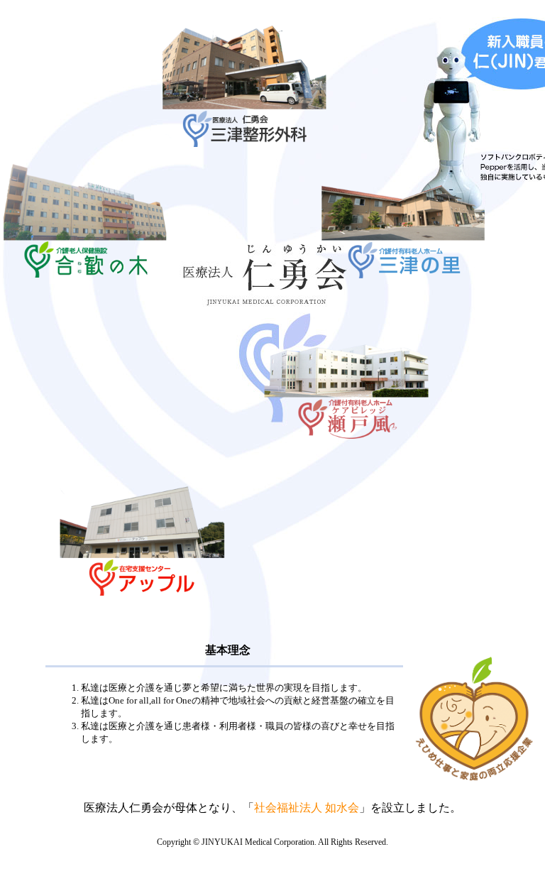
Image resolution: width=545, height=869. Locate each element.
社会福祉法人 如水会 (306, 808)
